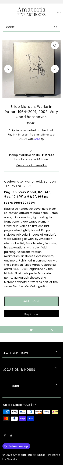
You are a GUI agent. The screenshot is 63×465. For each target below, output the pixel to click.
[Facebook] (5, 435)
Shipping (14, 130)
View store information (31, 165)
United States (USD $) (18, 405)
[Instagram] (11, 435)
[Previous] (8, 69)
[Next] (55, 69)
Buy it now (31, 314)
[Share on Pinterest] (52, 329)
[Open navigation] (8, 12)
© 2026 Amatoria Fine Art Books (23, 455)
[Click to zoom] (55, 45)
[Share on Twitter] (31, 329)
